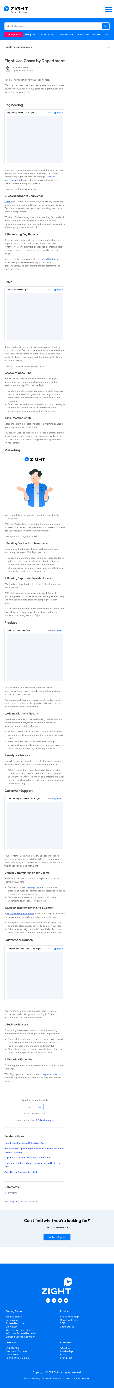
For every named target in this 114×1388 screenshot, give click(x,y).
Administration (65, 34)
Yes (30, 1107)
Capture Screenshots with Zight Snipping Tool (27, 1157)
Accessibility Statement (76, 1378)
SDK (62, 1323)
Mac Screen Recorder (18, 1330)
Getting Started (14, 34)
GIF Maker (11, 1326)
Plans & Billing (47, 34)
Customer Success (16, 1351)
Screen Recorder (15, 1323)
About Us (65, 1347)
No (39, 1107)
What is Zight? (14, 1316)
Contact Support (57, 1237)
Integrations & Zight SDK (89, 34)
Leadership (66, 1351)
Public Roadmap (69, 1316)
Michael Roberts (20, 67)
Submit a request (46, 1120)
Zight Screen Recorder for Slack (20, 1172)
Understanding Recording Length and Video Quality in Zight (32, 1165)
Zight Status (67, 1326)
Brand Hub (66, 1357)
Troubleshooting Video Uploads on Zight (25, 1143)
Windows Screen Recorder (21, 1333)
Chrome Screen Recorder (20, 1336)
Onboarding (12, 1354)
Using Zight (30, 34)
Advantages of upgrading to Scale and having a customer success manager (34, 1150)
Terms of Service (51, 1378)
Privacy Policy (32, 1378)
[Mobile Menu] (108, 9)
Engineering (12, 1347)
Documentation (69, 1320)
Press (63, 1354)
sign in (14, 1201)
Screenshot (12, 1320)
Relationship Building (17, 1357)
